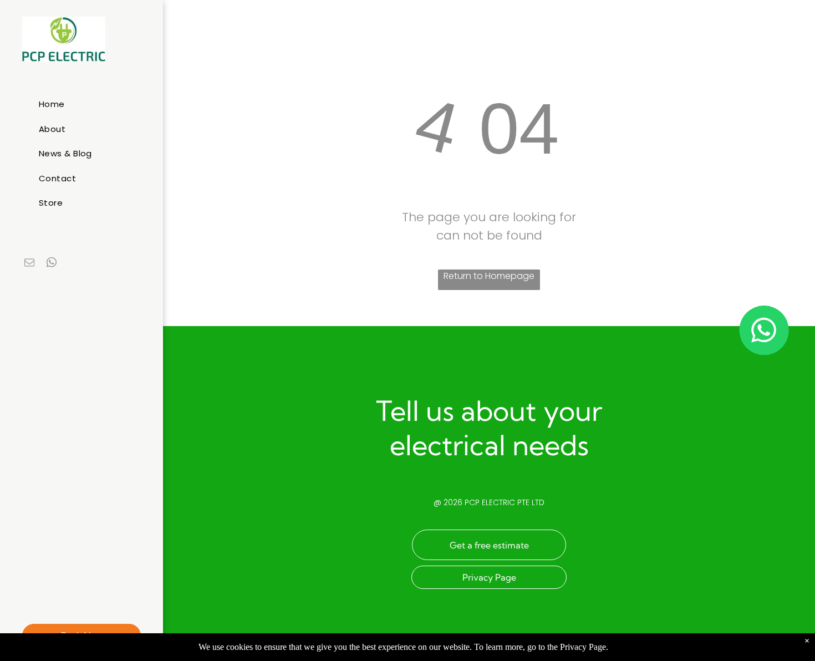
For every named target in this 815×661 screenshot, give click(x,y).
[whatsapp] (51, 263)
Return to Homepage (489, 276)
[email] (29, 263)
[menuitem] (86, 104)
